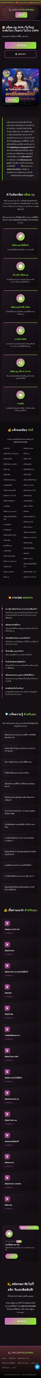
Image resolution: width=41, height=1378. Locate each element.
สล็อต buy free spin (10, 511)
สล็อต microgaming (10, 561)
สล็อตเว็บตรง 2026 (23, 1358)
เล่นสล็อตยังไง (8, 485)
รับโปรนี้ (12, 1256)
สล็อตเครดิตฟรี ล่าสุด (30, 480)
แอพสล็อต (7, 506)
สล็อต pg (18, 166)
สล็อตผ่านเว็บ (7, 567)
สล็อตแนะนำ (34, 1363)
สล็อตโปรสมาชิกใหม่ (30, 532)
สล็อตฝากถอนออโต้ (9, 490)
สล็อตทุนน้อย (27, 464)
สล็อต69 (26, 511)
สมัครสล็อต (7, 540)
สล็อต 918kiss (28, 527)
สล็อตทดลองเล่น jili (23, 1363)
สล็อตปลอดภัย (28, 543)
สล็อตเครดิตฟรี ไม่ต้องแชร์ (10, 518)
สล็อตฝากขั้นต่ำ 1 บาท (30, 572)
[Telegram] (37, 1366)
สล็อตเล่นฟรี (27, 475)
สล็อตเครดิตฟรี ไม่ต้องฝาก (30, 565)
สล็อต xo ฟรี (27, 459)
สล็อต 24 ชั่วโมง (28, 506)
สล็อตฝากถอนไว (28, 522)
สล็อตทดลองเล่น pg (10, 480)
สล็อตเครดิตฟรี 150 (29, 517)
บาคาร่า (14, 1368)
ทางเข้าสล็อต (7, 525)
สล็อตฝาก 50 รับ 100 (30, 577)
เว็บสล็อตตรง (7, 530)
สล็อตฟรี (26, 553)
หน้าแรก (4, 1358)
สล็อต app (7, 469)
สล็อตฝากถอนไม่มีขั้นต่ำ (9, 1363)
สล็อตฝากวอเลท (28, 448)
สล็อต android (28, 559)
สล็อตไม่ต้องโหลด (29, 469)
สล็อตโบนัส (12, 1358)
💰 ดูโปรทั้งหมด (20, 45)
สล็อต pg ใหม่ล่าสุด (9, 556)
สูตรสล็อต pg (8, 546)
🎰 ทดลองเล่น (20, 54)
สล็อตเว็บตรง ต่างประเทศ (11, 454)
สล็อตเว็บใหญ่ (28, 496)
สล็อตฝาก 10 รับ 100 (10, 496)
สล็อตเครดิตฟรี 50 (9, 501)
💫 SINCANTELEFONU (21, 9)
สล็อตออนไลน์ (8, 459)
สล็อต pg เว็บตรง (9, 572)
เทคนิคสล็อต (7, 551)
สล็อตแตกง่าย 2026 (30, 490)
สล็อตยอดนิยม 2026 (10, 535)
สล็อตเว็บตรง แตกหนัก (10, 464)
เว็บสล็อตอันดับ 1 (28, 501)
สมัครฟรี (21, 15)
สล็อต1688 (7, 475)
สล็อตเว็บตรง (6, 1368)
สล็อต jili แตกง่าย (29, 485)
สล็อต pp (6, 577)
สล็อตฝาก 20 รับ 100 (30, 538)
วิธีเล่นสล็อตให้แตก (29, 548)
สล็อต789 (7, 448)
